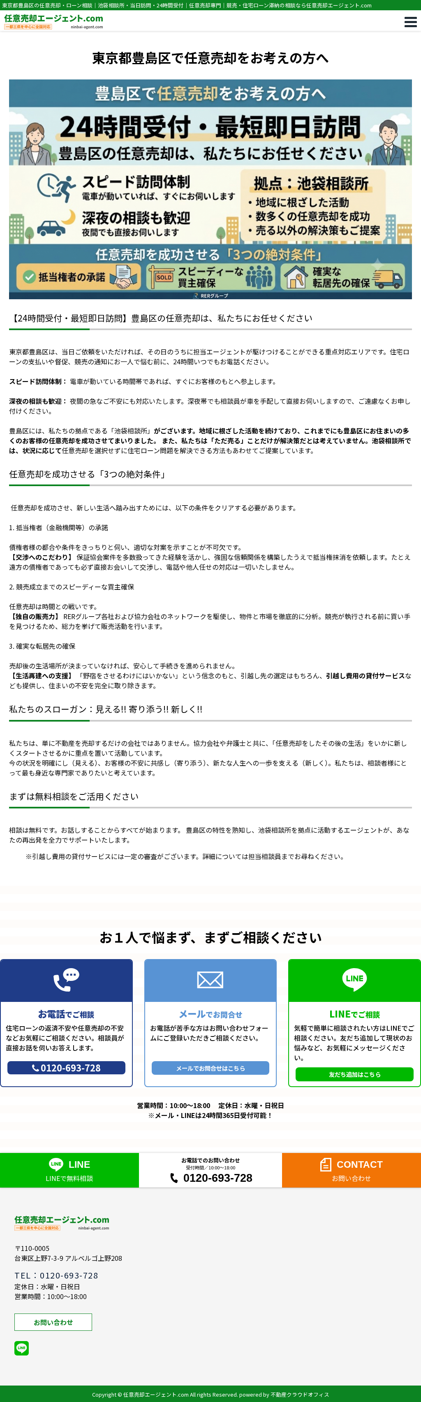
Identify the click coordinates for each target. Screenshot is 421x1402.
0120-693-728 (71, 1067)
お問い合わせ (53, 1322)
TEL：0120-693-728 (56, 1275)
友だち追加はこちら (355, 1074)
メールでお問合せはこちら (210, 1068)
